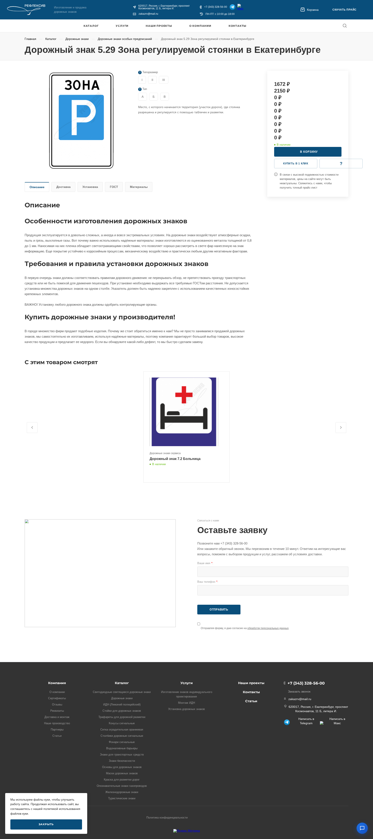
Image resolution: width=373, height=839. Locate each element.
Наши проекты (159, 25)
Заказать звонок (299, 691)
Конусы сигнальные (122, 723)
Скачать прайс (344, 9)
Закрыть (46, 824)
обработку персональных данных (268, 628)
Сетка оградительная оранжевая (121, 729)
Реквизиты (57, 710)
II (152, 80)
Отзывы (57, 704)
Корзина (313, 9)
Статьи (57, 735)
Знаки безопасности (122, 760)
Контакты (237, 25)
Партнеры (57, 729)
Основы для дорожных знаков (122, 767)
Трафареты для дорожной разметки (121, 717)
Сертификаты (57, 698)
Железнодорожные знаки (121, 792)
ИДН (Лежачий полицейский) (122, 704)
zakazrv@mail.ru (148, 14)
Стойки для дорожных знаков (122, 710)
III (163, 80)
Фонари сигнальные (122, 742)
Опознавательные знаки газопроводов (122, 785)
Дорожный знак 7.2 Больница (175, 459)
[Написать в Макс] (240, 7)
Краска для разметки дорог (122, 779)
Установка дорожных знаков (186, 709)
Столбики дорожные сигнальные (122, 735)
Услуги (122, 25)
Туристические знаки (121, 798)
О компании (200, 25)
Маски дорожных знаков (122, 773)
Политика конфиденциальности (167, 817)
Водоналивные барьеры (122, 748)
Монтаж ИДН (186, 702)
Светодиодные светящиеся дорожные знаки (122, 692)
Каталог (91, 25)
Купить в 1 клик (295, 163)
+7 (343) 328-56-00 (215, 7)
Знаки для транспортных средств (122, 754)
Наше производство (57, 723)
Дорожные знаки (122, 698)
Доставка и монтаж (57, 717)
